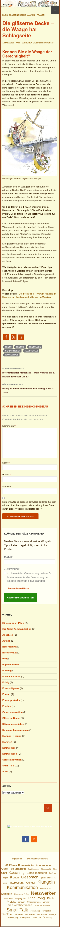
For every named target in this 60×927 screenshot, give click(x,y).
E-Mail (6, 474)
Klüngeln (46, 882)
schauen (21, 902)
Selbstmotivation (12, 759)
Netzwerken (9, 747)
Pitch (50, 898)
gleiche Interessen (48, 878)
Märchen (7, 742)
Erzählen (52, 873)
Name (6, 462)
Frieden (6, 706)
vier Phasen (30, 914)
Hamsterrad (31, 351)
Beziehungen (33, 869)
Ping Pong (36, 898)
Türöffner (7, 914)
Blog (5, 15)
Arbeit (4, 868)
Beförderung (9, 646)
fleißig (20, 347)
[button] (6, 337)
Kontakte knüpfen (21, 894)
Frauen (6, 694)
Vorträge (52, 914)
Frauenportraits (11, 700)
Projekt (11, 901)
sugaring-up (35, 911)
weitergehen (25, 918)
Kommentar (9, 426)
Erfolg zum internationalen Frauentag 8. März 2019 (28, 388)
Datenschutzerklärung (18, 588)
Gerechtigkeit (12, 351)
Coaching (16, 872)
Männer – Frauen (35, 15)
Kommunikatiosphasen (15, 730)
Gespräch (29, 877)
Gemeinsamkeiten (12, 712)
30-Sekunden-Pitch (13, 623)
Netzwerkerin (9, 753)
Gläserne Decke (17, 15)
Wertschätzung (42, 917)
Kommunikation (22, 887)
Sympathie (46, 911)
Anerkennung (44, 865)
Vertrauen (19, 914)
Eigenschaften (10, 664)
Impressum (17, 859)
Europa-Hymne (10, 688)
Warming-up (13, 918)
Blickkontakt (9, 652)
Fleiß (8, 347)
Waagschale (11, 355)
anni (18, 43)
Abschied (7, 634)
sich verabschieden (20, 905)
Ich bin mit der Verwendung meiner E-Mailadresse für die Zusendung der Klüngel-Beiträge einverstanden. (28, 577)
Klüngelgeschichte (13, 724)
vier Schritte (42, 914)
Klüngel (30, 882)
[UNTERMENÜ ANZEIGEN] (55, 10)
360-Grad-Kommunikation (17, 629)
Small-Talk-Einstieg (42, 905)
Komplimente (45, 888)
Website (6, 486)
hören (5, 883)
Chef (4, 872)
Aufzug (6, 640)
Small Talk (8, 765)
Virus (5, 771)
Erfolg (5, 682)
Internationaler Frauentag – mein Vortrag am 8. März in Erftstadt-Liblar (28, 373)
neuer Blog (8, 899)
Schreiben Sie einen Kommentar (38, 43)
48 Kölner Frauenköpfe (19, 865)
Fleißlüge (35, 347)
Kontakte (6, 893)
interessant (17, 882)
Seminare (46, 902)
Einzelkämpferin (11, 676)
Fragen (5, 878)
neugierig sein (20, 899)
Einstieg (7, 670)
